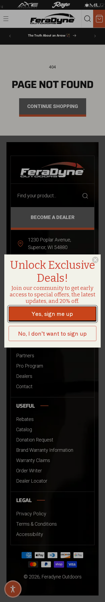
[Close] (95, 260)
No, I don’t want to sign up (52, 333)
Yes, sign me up (52, 314)
